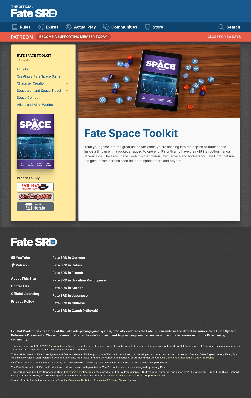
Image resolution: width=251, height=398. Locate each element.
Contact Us (20, 286)
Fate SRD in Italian (67, 265)
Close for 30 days (224, 37)
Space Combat (28, 97)
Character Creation (31, 83)
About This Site (23, 279)
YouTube (22, 258)
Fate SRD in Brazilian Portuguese (79, 280)
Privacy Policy (22, 301)
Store (158, 27)
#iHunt (30, 380)
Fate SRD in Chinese (69, 303)
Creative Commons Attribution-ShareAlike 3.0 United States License (97, 380)
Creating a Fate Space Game (38, 76)
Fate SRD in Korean (68, 288)
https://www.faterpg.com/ (83, 371)
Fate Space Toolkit (34, 55)
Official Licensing (25, 294)
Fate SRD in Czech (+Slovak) (75, 311)
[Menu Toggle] (67, 84)
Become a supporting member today (73, 37)
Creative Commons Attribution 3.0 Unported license (184, 357)
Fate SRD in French (68, 273)
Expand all (25, 60)
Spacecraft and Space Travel (39, 90)
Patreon (22, 265)
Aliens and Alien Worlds (35, 105)
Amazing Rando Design (62, 346)
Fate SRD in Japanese (70, 295)
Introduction (26, 69)
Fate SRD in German (69, 258)
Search (233, 27)
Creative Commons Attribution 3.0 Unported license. (135, 375)
